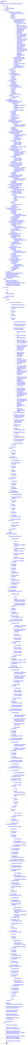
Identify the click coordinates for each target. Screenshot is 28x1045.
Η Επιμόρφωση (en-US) (19, 325)
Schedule (13, 606)
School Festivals (17, 422)
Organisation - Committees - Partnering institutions (20, 673)
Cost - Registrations (15, 846)
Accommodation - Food (16, 920)
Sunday (15, 803)
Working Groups (15, 572)
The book (13, 471)
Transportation (14, 853)
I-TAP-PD (11, 520)
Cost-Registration (15, 880)
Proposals (16, 554)
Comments (16, 631)
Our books (8, 1000)
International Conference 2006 (15, 620)
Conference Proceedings (19, 721)
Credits (12, 509)
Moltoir (10, 530)
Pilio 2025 (13, 934)
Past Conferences (12, 587)
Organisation (14, 481)
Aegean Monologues (18, 440)
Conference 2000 (15, 764)
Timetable (13, 565)
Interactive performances (19, 412)
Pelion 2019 (14, 828)
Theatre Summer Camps (11, 824)
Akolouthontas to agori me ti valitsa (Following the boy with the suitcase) (22, 394)
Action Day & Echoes (16, 516)
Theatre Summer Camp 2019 (15, 826)
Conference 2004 (15, 669)
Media (12, 312)
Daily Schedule (14, 972)
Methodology (14, 488)
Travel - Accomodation (19, 558)
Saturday (16, 799)
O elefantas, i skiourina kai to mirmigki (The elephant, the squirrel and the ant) (22, 361)
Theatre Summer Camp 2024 (15, 895)
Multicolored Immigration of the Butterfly (21, 405)
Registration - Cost (15, 917)
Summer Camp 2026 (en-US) (15, 966)
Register (5, 1)
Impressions (14, 512)
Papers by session (18, 813)
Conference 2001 (15, 742)
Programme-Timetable (16, 866)
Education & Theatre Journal (12, 1007)
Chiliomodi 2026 (15, 968)
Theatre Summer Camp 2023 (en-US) (17, 860)
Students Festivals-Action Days (12, 1015)
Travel (12, 887)
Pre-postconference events (17, 617)
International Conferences (11, 533)
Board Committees (10, 293)
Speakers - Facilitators (19, 550)
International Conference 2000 (15, 761)
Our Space (16, 433)
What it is (13, 308)
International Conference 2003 (15, 710)
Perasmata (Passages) (21, 337)
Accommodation (15, 849)
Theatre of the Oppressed (11, 1011)
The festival (13, 474)
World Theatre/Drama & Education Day (14, 1004)
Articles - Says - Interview (11, 1024)
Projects (7, 299)
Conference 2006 (15, 623)
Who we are (5, 287)
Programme (13, 642)
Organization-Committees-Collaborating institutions (19, 600)
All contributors (17, 639)
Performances (14, 583)
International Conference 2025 (15, 767)
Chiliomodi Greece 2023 (16, 863)
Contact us (13, 444)
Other (12, 996)
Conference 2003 (15, 712)
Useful (4, 1022)
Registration (14, 561)
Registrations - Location (16, 779)
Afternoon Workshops (19, 982)
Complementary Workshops (20, 842)
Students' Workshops (18, 329)
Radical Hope (12, 478)
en (1, 2)
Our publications (9, 1018)
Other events (14, 891)
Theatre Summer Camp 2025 (15, 931)
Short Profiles (17, 681)
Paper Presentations (15, 580)
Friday (15, 795)
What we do (5, 297)
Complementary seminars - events (18, 659)
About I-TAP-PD (15, 522)
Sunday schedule (17, 652)
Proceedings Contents (18, 678)
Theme (15, 596)
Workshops (13, 569)
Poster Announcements (16, 706)
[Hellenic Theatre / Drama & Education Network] (11, 3)
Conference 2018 (15, 538)
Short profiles (17, 724)
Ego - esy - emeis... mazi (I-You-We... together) (22, 342)
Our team (13, 315)
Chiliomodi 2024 (15, 897)
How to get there (17, 635)
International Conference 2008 (15, 591)
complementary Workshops (20, 944)
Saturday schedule (18, 648)
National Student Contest (19, 429)
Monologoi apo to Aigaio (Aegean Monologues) (21, 349)
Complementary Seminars (16, 702)
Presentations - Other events (17, 857)
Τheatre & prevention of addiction (13, 1038)
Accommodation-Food (16, 884)
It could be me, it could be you (15, 302)
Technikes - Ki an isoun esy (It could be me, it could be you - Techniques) (22, 372)
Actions (13, 319)
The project (13, 463)
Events (15, 788)
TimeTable (13, 947)
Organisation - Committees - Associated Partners (20, 626)
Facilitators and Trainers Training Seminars (19, 417)
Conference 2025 (15, 770)
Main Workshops (17, 838)
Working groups (14, 613)
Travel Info (13, 993)
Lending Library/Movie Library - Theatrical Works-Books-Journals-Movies (15, 1033)
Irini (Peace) (19, 356)
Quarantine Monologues (19, 437)
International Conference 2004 (15, 667)
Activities (13, 526)
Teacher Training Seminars (20, 321)
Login (2, 1)
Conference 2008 (15, 593)
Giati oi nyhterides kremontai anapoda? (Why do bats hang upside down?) (21, 383)
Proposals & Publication (19, 772)
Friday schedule (17, 645)
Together (16, 425)
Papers (12, 810)
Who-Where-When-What (19, 792)
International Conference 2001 (15, 739)
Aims (7, 290)
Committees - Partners (16, 776)
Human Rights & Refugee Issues (13, 1028)
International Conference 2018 (15, 536)
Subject (15, 541)
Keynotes (13, 576)
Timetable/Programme (16, 901)
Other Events (14, 958)
